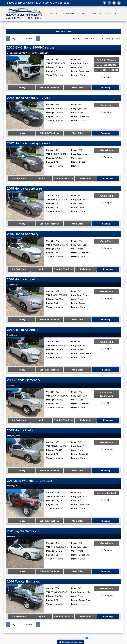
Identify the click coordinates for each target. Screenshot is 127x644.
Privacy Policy (73, 635)
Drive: (74, 59)
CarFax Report (19, 178)
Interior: (75, 75)
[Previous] (8, 38)
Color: (74, 67)
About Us (57, 635)
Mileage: (50, 67)
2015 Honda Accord (24, 188)
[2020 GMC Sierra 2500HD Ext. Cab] (25, 69)
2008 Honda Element (23, 380)
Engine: (50, 71)
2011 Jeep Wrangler (29, 481)
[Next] (38, 38)
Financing (105, 87)
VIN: (48, 63)
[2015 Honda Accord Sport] (25, 205)
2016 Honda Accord (23, 279)
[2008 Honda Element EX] (25, 402)
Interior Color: (78, 71)
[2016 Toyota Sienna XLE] (25, 598)
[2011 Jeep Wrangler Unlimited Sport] (25, 502)
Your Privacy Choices (77, 637)
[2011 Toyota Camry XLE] (25, 553)
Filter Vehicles (64, 31)
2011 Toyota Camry (23, 531)
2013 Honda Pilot (21, 430)
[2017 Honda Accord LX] (25, 351)
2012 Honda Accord (29, 98)
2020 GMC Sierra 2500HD (30, 47)
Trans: (49, 75)
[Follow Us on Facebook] (104, 3)
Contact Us (64, 635)
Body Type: (76, 63)
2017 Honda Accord (22, 330)
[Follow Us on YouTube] (114, 3)
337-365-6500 (61, 2)
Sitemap (67, 637)
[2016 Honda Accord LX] (25, 301)
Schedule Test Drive (49, 87)
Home (51, 635)
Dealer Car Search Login (46, 637)
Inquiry (21, 87)
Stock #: (50, 59)
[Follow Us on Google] (119, 3)
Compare (108, 77)
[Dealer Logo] (24, 13)
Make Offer (77, 87)
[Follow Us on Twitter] (109, 3)
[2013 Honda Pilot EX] (25, 452)
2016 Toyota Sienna (23, 581)
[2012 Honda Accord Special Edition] (25, 115)
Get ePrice (106, 105)
